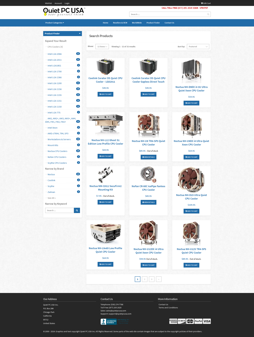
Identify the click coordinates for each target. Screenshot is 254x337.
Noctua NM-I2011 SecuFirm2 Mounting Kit (106, 187)
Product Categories (53, 22)
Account (58, 3)
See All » (52, 197)
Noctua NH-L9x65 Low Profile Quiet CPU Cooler (105, 249)
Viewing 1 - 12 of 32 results (123, 46)
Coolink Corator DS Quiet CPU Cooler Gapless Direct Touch (149, 79)
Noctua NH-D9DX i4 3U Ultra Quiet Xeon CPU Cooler (192, 88)
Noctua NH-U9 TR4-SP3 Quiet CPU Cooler (148, 142)
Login (67, 3)
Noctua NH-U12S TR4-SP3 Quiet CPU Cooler (191, 250)
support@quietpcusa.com (120, 313)
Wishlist (48, 3)
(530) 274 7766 (117, 304)
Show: (90, 46)
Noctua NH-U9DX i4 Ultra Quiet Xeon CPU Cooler (191, 142)
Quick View (105, 67)
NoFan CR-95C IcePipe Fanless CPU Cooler (148, 187)
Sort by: (181, 46)
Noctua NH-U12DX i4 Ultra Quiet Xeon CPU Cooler (148, 250)
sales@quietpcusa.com (116, 310)
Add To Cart (106, 94)
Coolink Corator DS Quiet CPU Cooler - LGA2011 (105, 79)
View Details (149, 157)
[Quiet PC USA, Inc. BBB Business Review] (127, 322)
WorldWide (137, 22)
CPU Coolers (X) (55, 46)
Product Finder (153, 22)
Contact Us (169, 22)
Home (105, 22)
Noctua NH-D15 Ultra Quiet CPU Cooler (191, 196)
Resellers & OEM (120, 22)
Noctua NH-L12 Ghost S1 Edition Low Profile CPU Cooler (105, 141)
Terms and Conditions (168, 307)
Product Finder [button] (52, 33)
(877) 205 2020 (115, 307)
